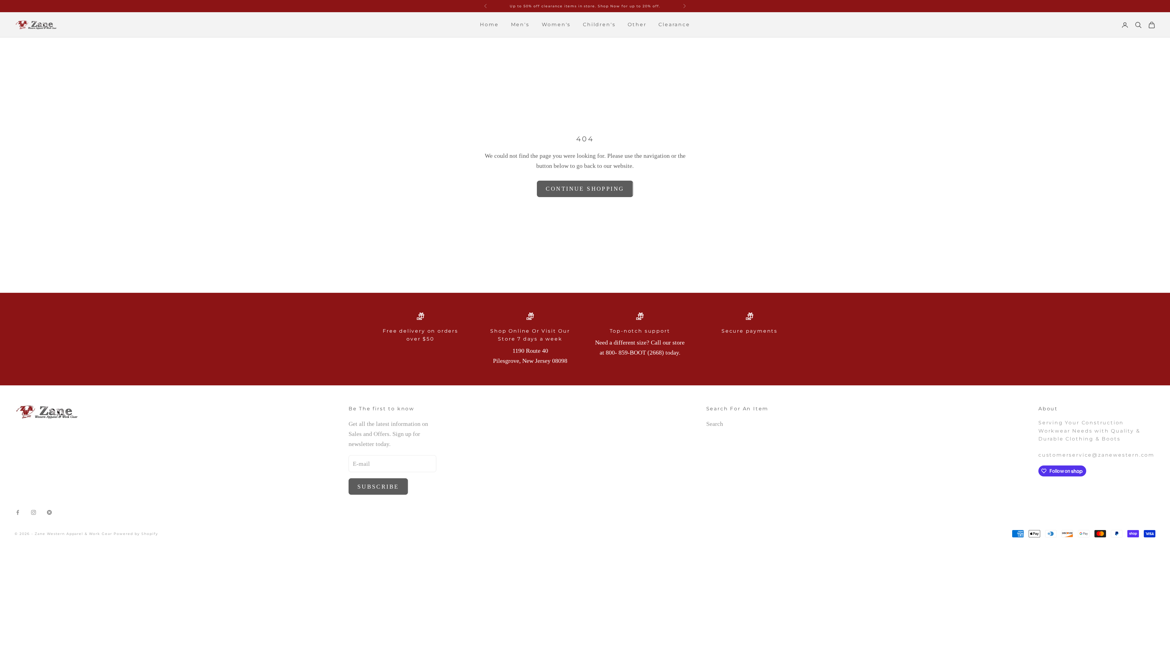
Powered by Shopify (136, 534)
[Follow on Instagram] (33, 512)
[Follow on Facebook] (18, 512)
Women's (556, 24)
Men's (520, 24)
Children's (599, 24)
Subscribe (378, 486)
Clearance (674, 24)
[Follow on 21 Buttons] (49, 512)
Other (637, 24)
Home (489, 24)
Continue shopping (585, 189)
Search (714, 423)
